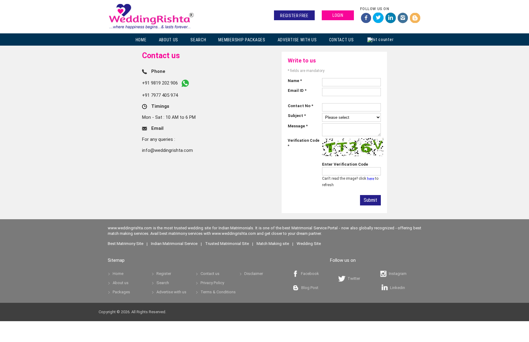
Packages (121, 292)
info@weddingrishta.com (167, 150)
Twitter (353, 278)
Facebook (309, 273)
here (370, 179)
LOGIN (337, 15)
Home (118, 273)
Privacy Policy (212, 282)
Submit (370, 200)
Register (163, 273)
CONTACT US (341, 39)
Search (162, 282)
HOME (141, 39)
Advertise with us (171, 292)
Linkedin (396, 287)
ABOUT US (168, 39)
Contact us (210, 273)
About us (121, 282)
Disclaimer (253, 273)
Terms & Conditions (218, 292)
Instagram (397, 273)
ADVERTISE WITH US (297, 39)
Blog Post (308, 287)
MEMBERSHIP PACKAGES (241, 39)
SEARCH (198, 39)
